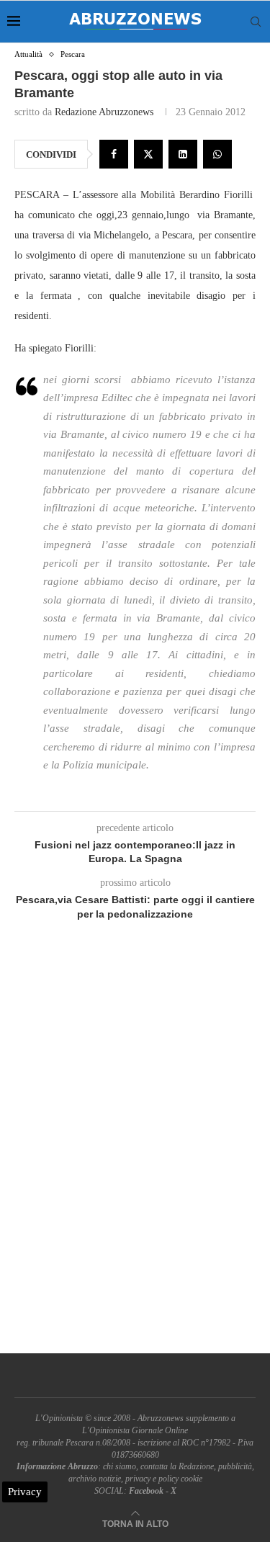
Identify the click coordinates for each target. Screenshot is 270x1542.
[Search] (255, 21)
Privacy (25, 1491)
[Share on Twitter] (148, 154)
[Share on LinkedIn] (182, 154)
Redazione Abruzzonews (104, 112)
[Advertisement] (135, 1153)
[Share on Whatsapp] (217, 154)
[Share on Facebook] (113, 154)
